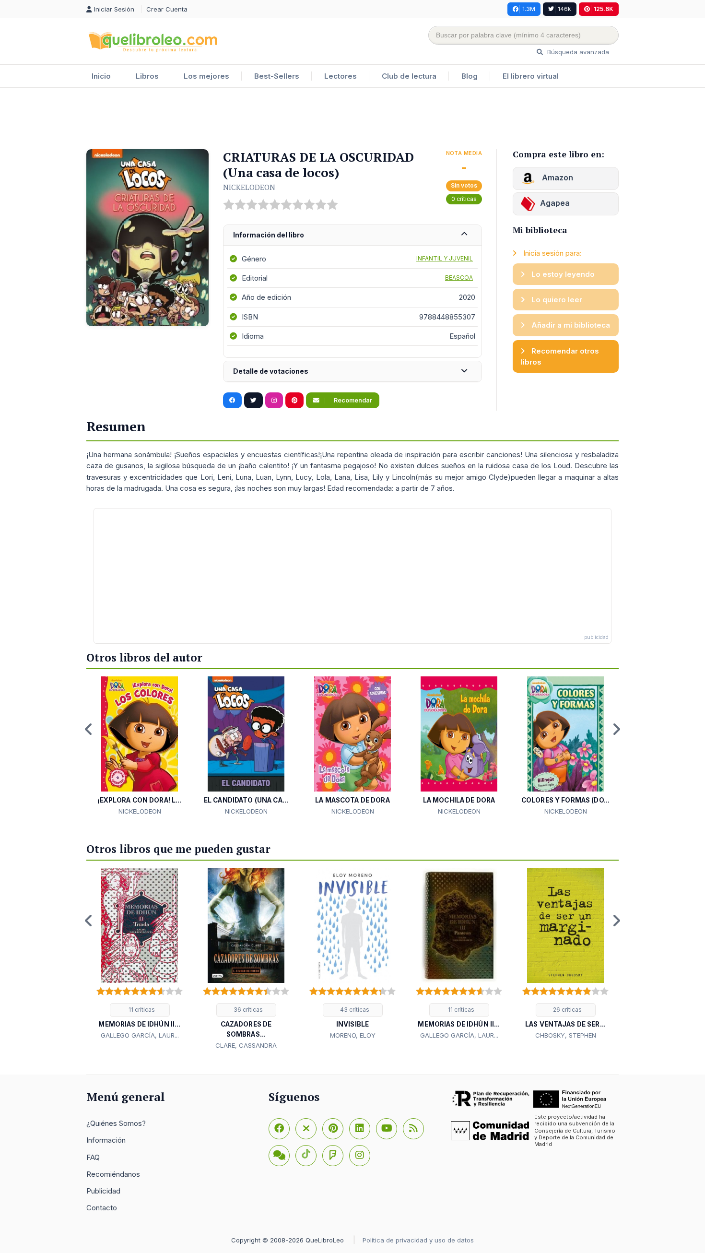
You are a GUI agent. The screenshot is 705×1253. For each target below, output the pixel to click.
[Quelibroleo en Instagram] (274, 400)
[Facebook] (279, 1128)
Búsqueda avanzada (577, 52)
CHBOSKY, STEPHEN (565, 1035)
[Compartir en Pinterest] (294, 400)
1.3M (528, 8)
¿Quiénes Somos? (116, 1123)
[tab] (352, 235)
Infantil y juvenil (444, 258)
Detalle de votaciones (270, 371)
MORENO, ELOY (353, 1035)
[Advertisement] (352, 119)
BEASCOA (459, 277)
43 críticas (354, 1009)
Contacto (101, 1207)
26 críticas (567, 1009)
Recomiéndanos (113, 1174)
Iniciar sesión (115, 9)
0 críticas (464, 198)
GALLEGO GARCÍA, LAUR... (140, 1035)
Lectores (340, 76)
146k (564, 8)
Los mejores (206, 76)
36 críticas (247, 1009)
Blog (469, 76)
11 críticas (141, 1009)
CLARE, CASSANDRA (246, 1045)
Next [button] (616, 729)
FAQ (93, 1157)
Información (106, 1140)
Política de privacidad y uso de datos (418, 1240)
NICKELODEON (249, 187)
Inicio (101, 76)
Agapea (555, 203)
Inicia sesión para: (551, 253)
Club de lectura (409, 76)
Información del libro (268, 235)
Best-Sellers (276, 76)
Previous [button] (89, 729)
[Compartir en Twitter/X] (253, 400)
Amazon (556, 177)
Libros (147, 76)
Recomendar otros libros (560, 356)
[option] (139, 746)
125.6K (603, 8)
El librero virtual (531, 76)
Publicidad (103, 1190)
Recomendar (352, 400)
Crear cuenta (167, 9)
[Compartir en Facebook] (232, 400)
